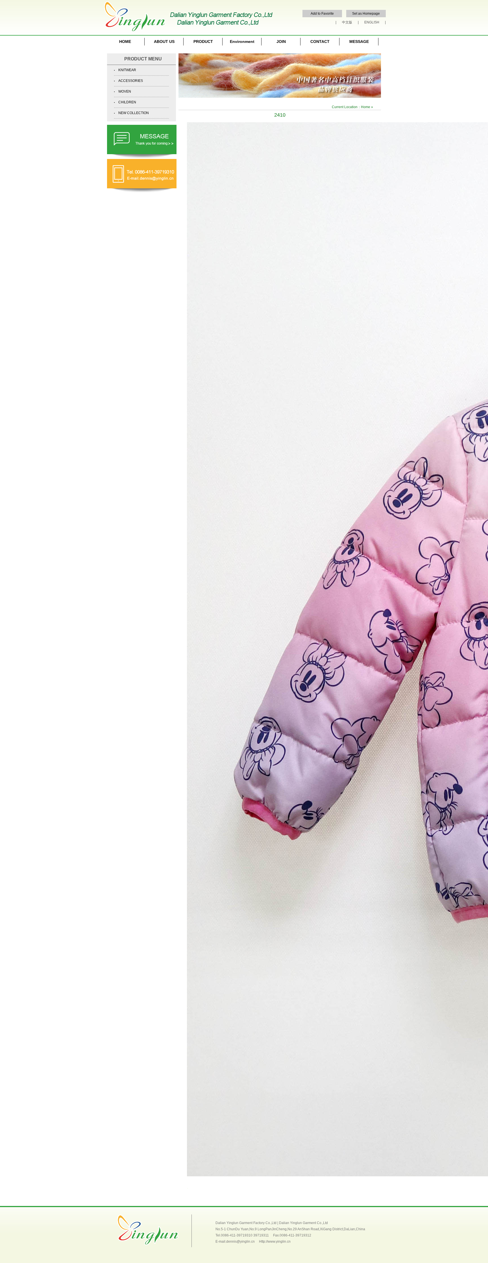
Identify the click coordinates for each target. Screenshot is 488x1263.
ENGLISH (371, 22)
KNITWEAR (127, 70)
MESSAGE (359, 41)
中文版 (347, 22)
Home (365, 107)
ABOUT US (164, 41)
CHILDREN (127, 102)
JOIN (281, 41)
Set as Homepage (366, 14)
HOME (125, 41)
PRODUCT (203, 41)
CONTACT (320, 41)
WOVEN (124, 91)
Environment (242, 41)
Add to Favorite (322, 14)
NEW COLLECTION (133, 113)
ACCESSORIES (130, 81)
